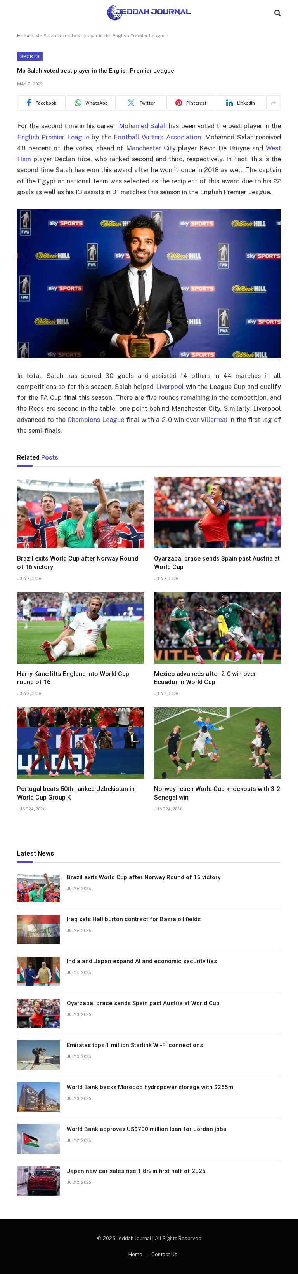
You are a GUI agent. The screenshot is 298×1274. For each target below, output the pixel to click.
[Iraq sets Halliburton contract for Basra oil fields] (38, 929)
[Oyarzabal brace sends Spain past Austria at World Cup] (217, 512)
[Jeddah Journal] (149, 12)
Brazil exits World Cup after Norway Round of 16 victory (77, 563)
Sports (30, 56)
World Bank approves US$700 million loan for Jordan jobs (146, 1129)
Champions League (96, 420)
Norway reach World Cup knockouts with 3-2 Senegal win (217, 793)
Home (24, 35)
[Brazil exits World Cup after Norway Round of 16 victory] (80, 512)
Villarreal (214, 420)
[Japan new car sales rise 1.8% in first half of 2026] (38, 1181)
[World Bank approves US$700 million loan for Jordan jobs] (38, 1139)
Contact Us (164, 1254)
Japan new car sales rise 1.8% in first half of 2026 (136, 1171)
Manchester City (151, 148)
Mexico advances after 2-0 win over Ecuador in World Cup (205, 678)
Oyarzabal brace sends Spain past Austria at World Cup (217, 563)
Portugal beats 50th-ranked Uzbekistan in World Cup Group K (76, 793)
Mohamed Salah (143, 126)
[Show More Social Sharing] (273, 103)
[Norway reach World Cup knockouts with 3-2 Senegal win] (217, 743)
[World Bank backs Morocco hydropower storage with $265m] (38, 1097)
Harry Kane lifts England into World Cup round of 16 (73, 678)
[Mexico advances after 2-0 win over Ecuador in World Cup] (217, 628)
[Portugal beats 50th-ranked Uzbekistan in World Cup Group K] (80, 743)
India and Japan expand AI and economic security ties (142, 961)
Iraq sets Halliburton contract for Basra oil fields (134, 919)
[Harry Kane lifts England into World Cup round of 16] (80, 628)
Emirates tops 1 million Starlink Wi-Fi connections (135, 1045)
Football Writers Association (157, 137)
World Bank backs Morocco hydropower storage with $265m (150, 1087)
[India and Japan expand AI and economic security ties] (38, 971)
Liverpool (170, 386)
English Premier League (53, 137)
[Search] (277, 12)
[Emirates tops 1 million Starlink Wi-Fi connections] (38, 1055)
